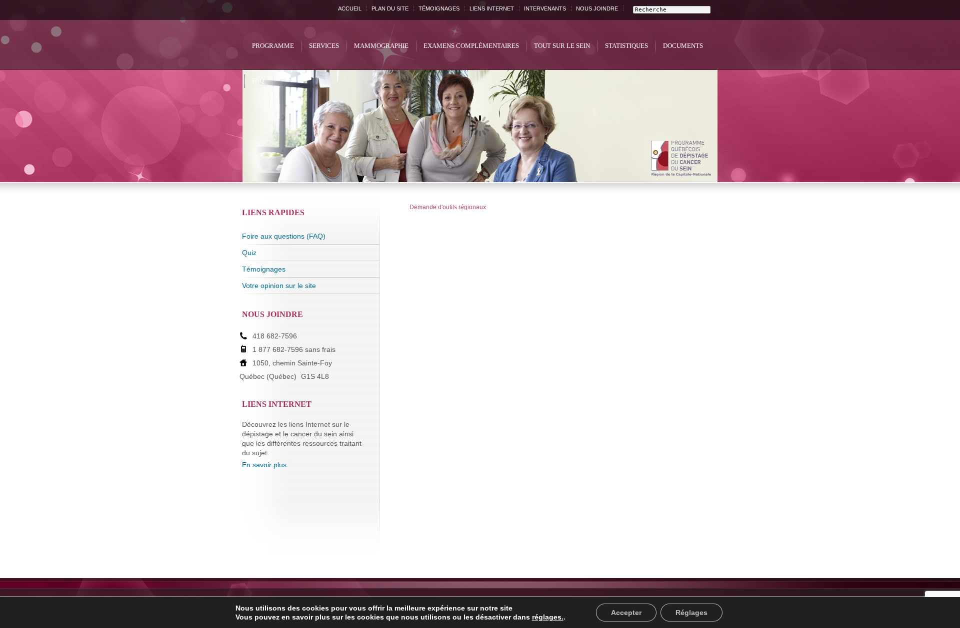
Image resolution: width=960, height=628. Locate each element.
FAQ (258, 80)
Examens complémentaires (471, 45)
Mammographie (381, 45)
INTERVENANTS (545, 8)
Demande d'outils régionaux (448, 207)
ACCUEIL (350, 8)
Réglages (692, 613)
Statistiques (626, 45)
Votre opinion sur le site (279, 286)
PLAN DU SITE (390, 8)
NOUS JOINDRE (597, 8)
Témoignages (264, 269)
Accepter (626, 613)
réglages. (548, 617)
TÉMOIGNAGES (439, 8)
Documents (683, 45)
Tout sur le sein (562, 45)
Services (324, 45)
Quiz (249, 253)
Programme (273, 45)
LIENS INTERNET (492, 8)
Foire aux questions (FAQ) (284, 236)
